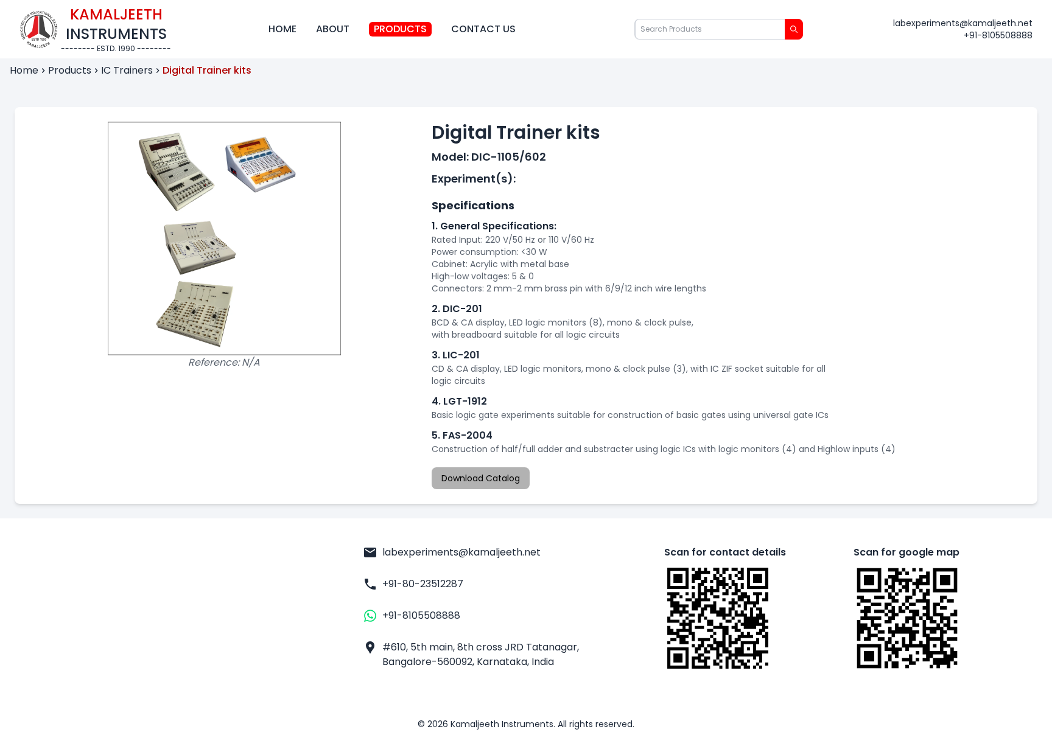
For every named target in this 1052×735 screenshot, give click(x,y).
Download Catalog (480, 478)
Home (282, 29)
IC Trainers (127, 70)
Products (400, 29)
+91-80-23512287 (422, 584)
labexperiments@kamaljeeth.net (963, 23)
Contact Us (483, 29)
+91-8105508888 (998, 35)
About (332, 29)
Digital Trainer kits (207, 70)
